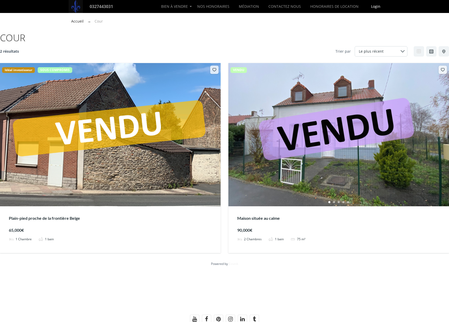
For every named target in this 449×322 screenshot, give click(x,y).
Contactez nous (284, 6)
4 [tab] (343, 202)
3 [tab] (339, 202)
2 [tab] (334, 202)
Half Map (444, 51)
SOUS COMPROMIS (55, 70)
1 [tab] (329, 202)
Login (375, 6)
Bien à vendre (174, 6)
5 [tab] (348, 202)
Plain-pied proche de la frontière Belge (44, 218)
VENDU (238, 70)
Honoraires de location (334, 6)
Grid (419, 51)
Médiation (249, 6)
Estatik (233, 264)
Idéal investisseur (18, 70)
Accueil (78, 21)
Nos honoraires (213, 6)
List (431, 51)
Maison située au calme (258, 218)
